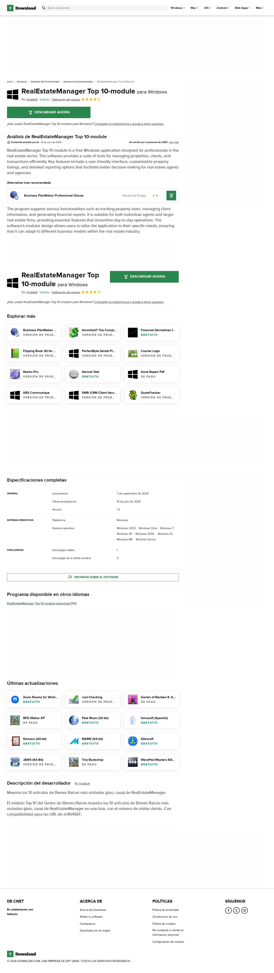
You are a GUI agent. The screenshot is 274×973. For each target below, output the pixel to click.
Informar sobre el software (96, 577)
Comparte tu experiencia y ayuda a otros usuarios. (129, 124)
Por (29, 99)
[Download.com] (21, 8)
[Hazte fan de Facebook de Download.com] (228, 910)
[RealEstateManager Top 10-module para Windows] (12, 94)
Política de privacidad (165, 910)
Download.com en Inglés (95, 930)
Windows (177, 8)
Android (222, 8)
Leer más (174, 142)
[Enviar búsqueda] (44, 8)
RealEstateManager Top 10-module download (38, 604)
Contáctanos (87, 923)
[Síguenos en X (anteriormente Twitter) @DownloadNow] (236, 910)
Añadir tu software (91, 916)
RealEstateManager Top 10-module (94, 91)
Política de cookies (164, 923)
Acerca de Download (93, 910)
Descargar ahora (52, 112)
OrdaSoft (84, 783)
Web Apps (241, 8)
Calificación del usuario (66, 99)
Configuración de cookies (168, 941)
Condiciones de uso (164, 916)
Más (258, 8)
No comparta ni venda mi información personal (167, 932)
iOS (206, 8)
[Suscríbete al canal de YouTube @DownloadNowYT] (244, 910)
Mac (193, 8)
